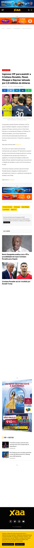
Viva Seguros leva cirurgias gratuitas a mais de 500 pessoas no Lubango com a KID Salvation (20, 454)
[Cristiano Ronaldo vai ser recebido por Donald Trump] (17, 270)
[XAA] (17, 10)
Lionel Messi (6, 209)
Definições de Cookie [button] (8, 544)
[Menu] (3, 10)
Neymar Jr (13, 209)
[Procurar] (29, 10)
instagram (12, 179)
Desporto (18, 144)
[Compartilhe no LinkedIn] (23, 90)
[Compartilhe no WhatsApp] (29, 90)
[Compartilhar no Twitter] (11, 90)
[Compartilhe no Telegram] (17, 90)
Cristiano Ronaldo (7, 207)
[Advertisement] (17, 49)
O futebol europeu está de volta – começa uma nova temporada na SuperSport (19, 444)
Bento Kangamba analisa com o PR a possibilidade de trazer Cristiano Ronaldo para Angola (15, 256)
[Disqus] (17, 309)
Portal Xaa (19, 526)
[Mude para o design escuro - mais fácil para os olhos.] (31, 10)
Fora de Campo (6, 70)
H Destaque (17, 207)
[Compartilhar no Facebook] (5, 90)
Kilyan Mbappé (25, 207)
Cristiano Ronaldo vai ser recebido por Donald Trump (16, 282)
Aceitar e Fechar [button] (20, 544)
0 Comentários (19, 86)
